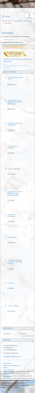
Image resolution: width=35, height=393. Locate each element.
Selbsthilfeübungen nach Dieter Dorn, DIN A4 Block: (14, 262)
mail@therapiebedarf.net (12, 356)
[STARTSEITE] (29, 16)
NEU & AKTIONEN (10, 72)
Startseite (17, 21)
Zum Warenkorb (27, 336)
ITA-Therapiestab (14, 169)
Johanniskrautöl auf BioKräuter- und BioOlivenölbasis (14, 193)
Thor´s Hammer (13, 306)
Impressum (7, 363)
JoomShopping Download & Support (14, 44)
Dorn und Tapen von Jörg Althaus (14, 124)
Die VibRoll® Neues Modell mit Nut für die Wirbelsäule (15, 102)
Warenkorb (8, 328)
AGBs (5, 367)
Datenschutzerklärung (11, 365)
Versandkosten (9, 370)
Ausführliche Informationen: (17, 60)
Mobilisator (12, 237)
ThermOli (11, 283)
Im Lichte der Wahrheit (12, 147)
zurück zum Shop (8, 39)
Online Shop (27, 21)
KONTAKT (7, 340)
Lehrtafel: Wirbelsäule (11, 215)
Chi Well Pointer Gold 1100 (15, 78)
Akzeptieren (5, 391)
